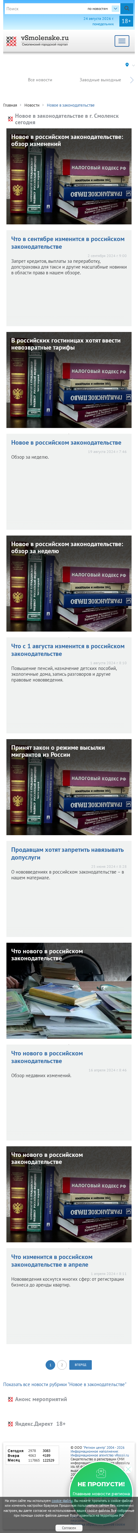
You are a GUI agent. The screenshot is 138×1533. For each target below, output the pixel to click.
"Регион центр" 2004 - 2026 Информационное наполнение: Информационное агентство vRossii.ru (100, 1451)
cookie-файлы (62, 1500)
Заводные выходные (100, 80)
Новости (31, 105)
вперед (80, 1365)
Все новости (40, 80)
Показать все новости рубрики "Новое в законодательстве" (64, 1384)
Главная (10, 105)
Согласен (69, 1528)
